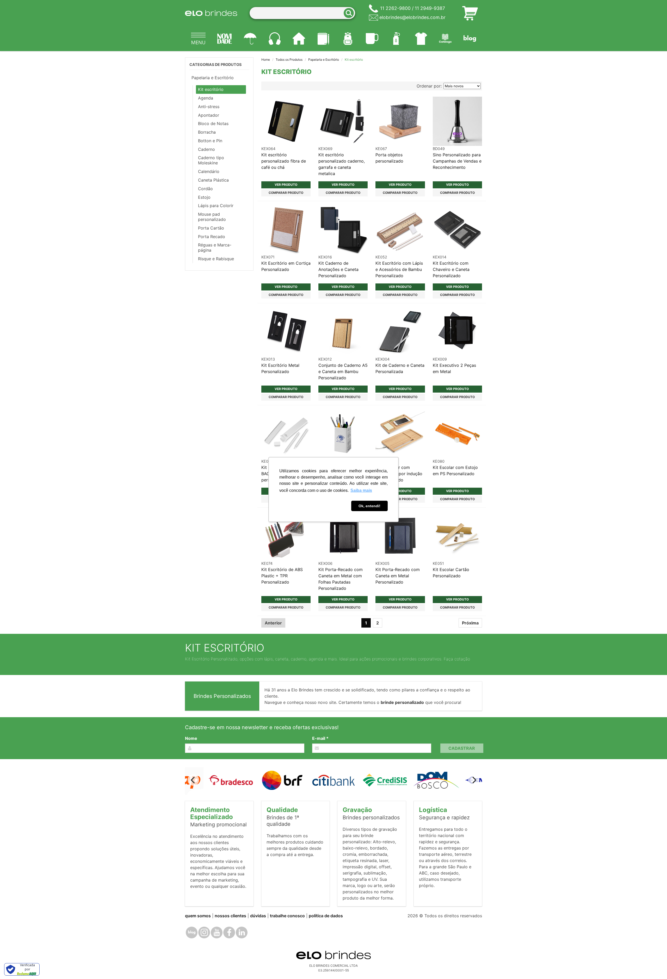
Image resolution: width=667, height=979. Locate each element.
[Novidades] (225, 38)
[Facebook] (229, 932)
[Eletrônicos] (274, 38)
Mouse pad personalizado (212, 217)
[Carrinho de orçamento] (470, 13)
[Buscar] (350, 13)
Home (265, 59)
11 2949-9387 (430, 8)
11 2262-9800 (395, 8)
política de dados (326, 915)
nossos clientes (230, 915)
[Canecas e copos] (372, 38)
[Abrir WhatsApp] (654, 966)
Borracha (207, 132)
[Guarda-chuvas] (250, 38)
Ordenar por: (429, 86)
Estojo (204, 197)
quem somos (198, 915)
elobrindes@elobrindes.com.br (412, 17)
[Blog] (470, 38)
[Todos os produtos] (198, 38)
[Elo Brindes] (211, 13)
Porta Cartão (211, 228)
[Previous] (193, 780)
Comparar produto (286, 193)
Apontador (208, 115)
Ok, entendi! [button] (369, 506)
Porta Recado (211, 236)
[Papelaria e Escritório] (323, 38)
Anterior (273, 622)
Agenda (205, 98)
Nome (191, 738)
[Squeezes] (396, 38)
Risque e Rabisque (216, 258)
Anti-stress (208, 106)
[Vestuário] (421, 38)
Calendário (208, 171)
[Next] (473, 780)
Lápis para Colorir (215, 205)
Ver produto (286, 185)
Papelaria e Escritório (323, 59)
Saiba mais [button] (361, 490)
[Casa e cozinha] (299, 38)
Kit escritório (211, 89)
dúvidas (258, 915)
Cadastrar (461, 748)
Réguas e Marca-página (214, 247)
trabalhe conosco (287, 915)
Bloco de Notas (213, 123)
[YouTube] (217, 932)
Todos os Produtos (289, 59)
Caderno (206, 149)
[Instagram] (204, 932)
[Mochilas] (348, 38)
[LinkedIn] (242, 932)
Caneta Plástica (213, 180)
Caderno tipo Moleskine (211, 160)
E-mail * (320, 738)
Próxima (470, 622)
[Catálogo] (445, 38)
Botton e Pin (210, 140)
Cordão (205, 188)
